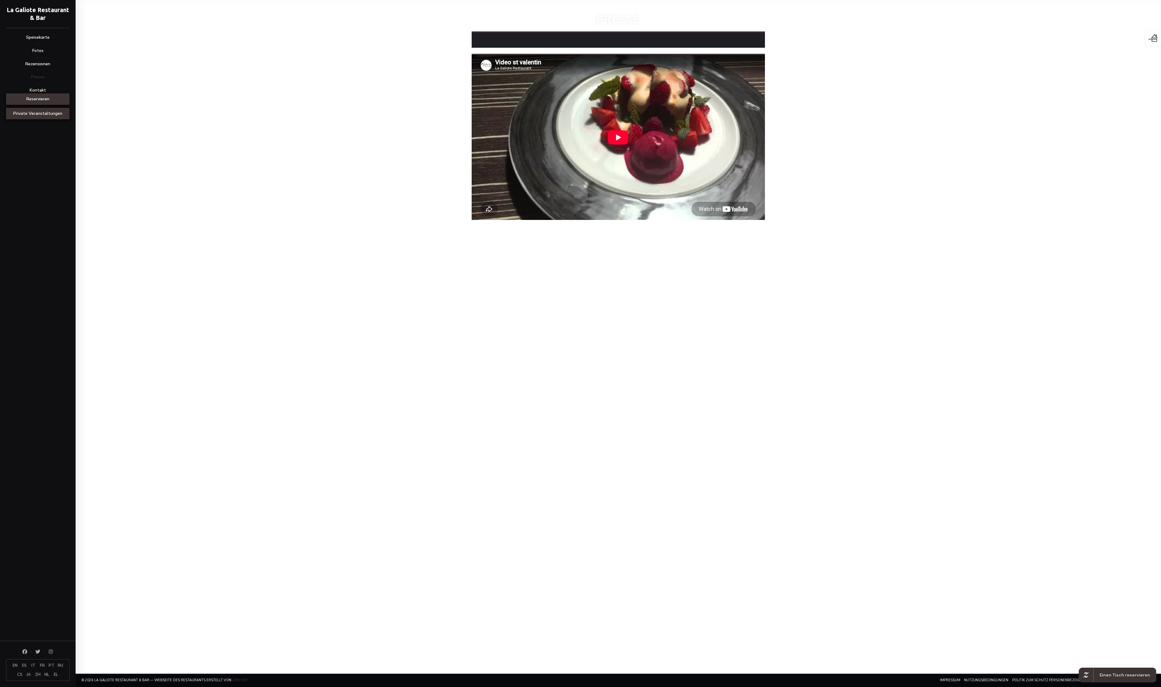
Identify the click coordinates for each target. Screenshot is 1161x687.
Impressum (950, 680)
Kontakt (38, 90)
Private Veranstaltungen (37, 113)
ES (24, 665)
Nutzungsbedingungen (986, 680)
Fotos (38, 50)
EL (56, 674)
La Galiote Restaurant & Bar (38, 13)
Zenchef (240, 680)
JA (29, 674)
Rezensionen (37, 64)
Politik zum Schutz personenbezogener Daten (1056, 680)
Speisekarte (38, 37)
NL (46, 674)
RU (60, 665)
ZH (38, 674)
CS (19, 674)
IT (33, 665)
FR (42, 665)
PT (51, 665)
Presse (37, 77)
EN (15, 665)
